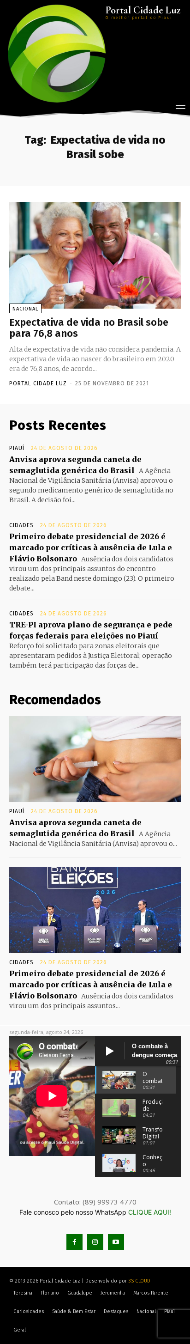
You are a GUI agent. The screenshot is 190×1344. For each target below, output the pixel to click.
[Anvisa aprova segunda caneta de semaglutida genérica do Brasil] (95, 759)
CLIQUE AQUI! (149, 1212)
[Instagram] (95, 1242)
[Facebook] (74, 1242)
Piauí (16, 448)
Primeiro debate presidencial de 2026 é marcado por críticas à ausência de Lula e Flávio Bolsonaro (90, 547)
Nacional (25, 309)
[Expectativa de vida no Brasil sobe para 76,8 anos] (95, 255)
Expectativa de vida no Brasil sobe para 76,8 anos (88, 328)
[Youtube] (116, 1242)
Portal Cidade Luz (38, 383)
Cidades (21, 525)
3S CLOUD (139, 1281)
